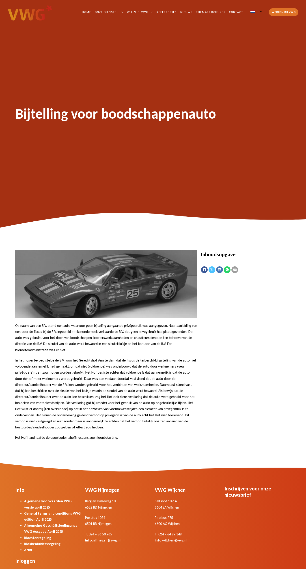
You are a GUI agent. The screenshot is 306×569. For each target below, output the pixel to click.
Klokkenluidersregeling (42, 544)
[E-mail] (234, 269)
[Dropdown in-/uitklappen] (122, 12)
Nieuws (186, 12)
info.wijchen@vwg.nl (171, 540)
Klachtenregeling (37, 538)
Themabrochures (210, 12)
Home (86, 12)
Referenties (167, 12)
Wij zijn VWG (138, 12)
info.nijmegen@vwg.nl (103, 540)
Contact (236, 12)
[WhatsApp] (227, 269)
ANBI (28, 550)
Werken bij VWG (283, 12)
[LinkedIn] (219, 269)
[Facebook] (204, 269)
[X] (212, 269)
